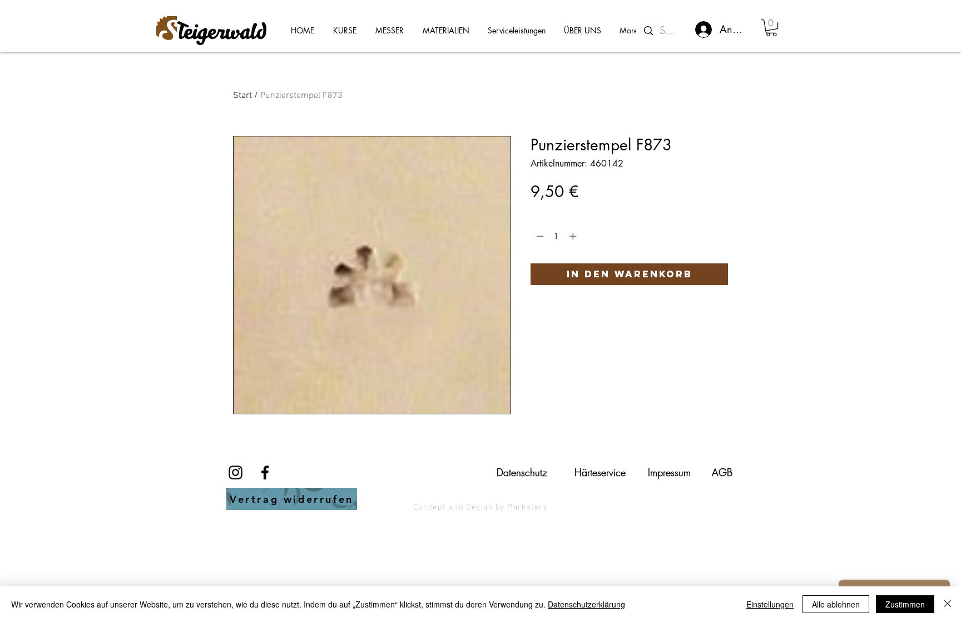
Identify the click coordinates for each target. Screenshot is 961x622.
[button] (771, 27)
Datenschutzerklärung (586, 604)
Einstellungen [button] (770, 604)
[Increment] (574, 236)
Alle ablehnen (836, 604)
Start (242, 95)
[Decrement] (539, 236)
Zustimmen (905, 604)
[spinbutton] (556, 236)
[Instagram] (235, 472)
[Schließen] (947, 604)
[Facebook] (265, 472)
